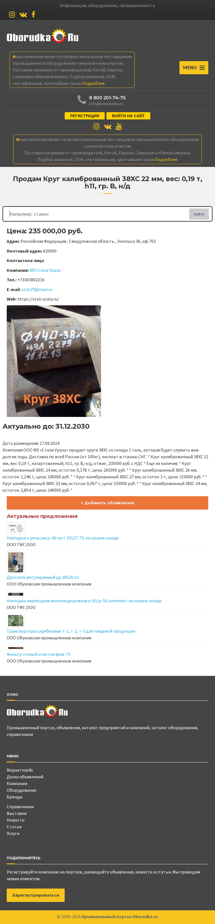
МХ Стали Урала (45, 270)
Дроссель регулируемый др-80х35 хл (43, 577)
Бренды (14, 797)
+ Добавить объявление (107, 502)
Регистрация (84, 116)
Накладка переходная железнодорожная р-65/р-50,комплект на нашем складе (84, 600)
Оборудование (21, 790)
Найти (199, 214)
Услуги (13, 833)
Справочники (20, 806)
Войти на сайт (128, 116)
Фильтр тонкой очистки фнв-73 (38, 654)
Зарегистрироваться (35, 895)
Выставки (17, 813)
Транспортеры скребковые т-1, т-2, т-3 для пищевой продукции (71, 631)
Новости (15, 820)
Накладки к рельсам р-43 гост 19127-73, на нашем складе (63, 538)
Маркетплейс (20, 770)
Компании (17, 783)
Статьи (14, 826)
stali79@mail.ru (37, 289)
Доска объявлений (25, 776)
